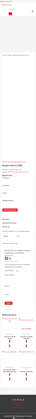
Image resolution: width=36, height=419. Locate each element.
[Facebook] (13, 399)
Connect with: (9, 255)
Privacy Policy (18, 405)
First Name (6, 178)
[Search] (10, 13)
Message (7, 200)
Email (7, 294)
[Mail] (20, 399)
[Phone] (23, 399)
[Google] (18, 399)
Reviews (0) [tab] (6, 227)
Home (4, 55)
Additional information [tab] (9, 223)
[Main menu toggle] (32, 11)
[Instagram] (15, 399)
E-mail (4, 193)
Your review (10, 275)
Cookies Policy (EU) (18, 407)
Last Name (6, 185)
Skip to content (5, 1)
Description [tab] (5, 219)
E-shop (9, 55)
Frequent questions (18, 403)
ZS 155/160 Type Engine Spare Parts (13, 162)
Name (7, 286)
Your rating (9, 270)
